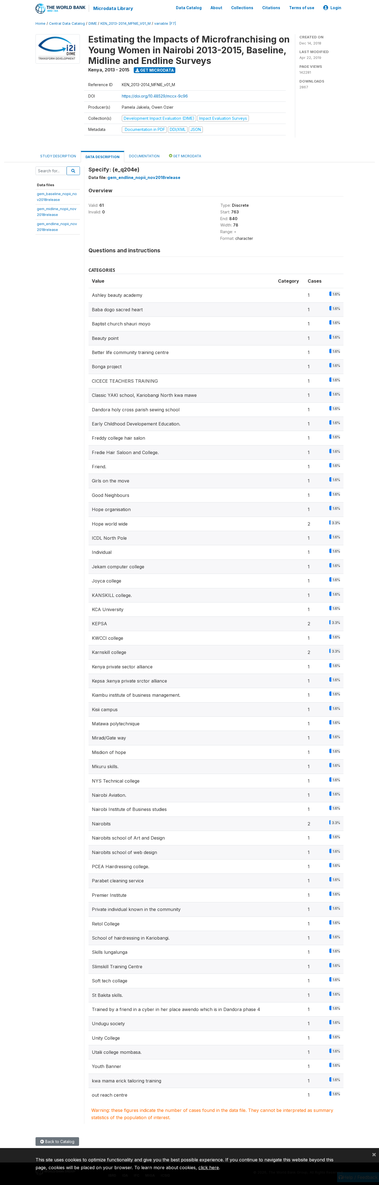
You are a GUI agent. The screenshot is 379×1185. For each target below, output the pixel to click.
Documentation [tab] (144, 156)
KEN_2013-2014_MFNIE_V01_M (125, 23)
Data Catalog (189, 8)
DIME (93, 23)
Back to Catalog (59, 1141)
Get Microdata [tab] (186, 156)
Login (335, 8)
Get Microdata (156, 70)
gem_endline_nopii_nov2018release (143, 177)
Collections (242, 8)
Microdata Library (113, 8)
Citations (271, 8)
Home (41, 23)
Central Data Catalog (67, 23)
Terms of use (301, 8)
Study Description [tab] (58, 156)
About (216, 8)
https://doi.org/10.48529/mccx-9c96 (155, 96)
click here (208, 1167)
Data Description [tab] (102, 157)
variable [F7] (165, 23)
